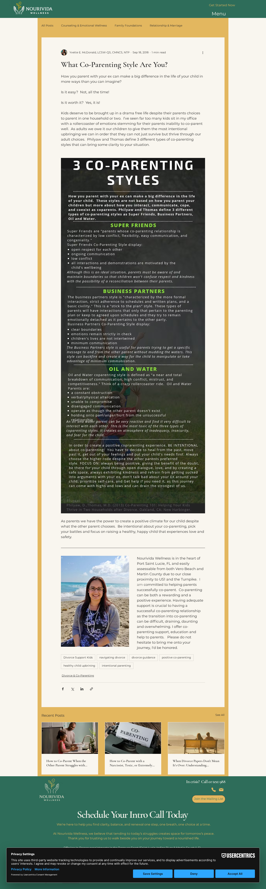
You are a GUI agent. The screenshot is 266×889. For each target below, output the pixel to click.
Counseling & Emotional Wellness (84, 25)
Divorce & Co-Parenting (78, 675)
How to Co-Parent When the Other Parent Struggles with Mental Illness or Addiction (66, 763)
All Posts (47, 25)
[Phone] (213, 789)
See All (220, 715)
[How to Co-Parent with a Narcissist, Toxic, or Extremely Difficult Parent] (133, 738)
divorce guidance (143, 657)
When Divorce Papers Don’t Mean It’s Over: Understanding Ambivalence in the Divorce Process (196, 763)
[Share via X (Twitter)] (72, 689)
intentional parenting (116, 665)
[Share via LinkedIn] (82, 689)
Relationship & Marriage (166, 25)
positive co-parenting (176, 657)
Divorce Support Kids (78, 657)
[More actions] (202, 52)
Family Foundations (128, 25)
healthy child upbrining (79, 665)
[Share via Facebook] (63, 689)
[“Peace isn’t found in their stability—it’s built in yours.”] (70, 738)
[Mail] (221, 789)
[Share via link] (91, 689)
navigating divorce (112, 657)
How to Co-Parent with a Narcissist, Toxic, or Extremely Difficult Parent (131, 763)
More (193, 25)
